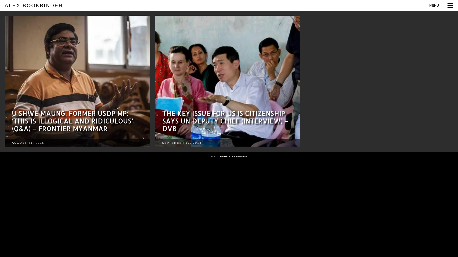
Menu (434, 5)
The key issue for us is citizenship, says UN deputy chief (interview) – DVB (225, 121)
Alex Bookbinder (34, 5)
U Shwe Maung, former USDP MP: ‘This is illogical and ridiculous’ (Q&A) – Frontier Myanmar (72, 121)
